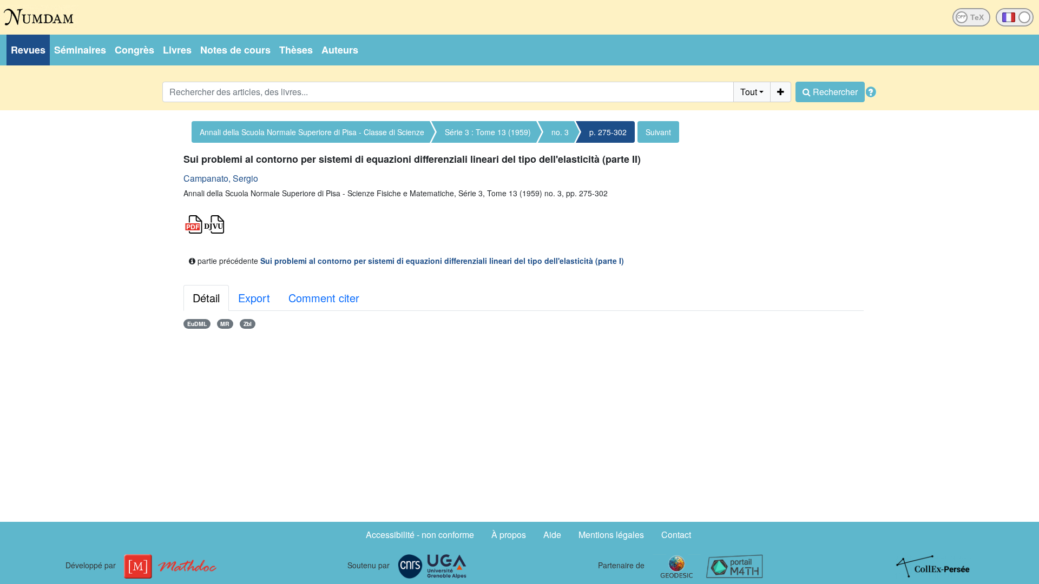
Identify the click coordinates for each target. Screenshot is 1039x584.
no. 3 (560, 132)
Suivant (658, 132)
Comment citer (323, 298)
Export (254, 298)
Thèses (296, 50)
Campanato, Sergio (220, 178)
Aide (552, 534)
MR (224, 324)
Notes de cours (235, 50)
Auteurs (339, 50)
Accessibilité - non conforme (420, 534)
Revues (28, 50)
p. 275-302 (608, 132)
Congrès (134, 50)
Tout (748, 91)
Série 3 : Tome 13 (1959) (488, 132)
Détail (206, 298)
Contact (676, 534)
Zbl (248, 324)
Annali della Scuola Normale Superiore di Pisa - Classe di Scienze (312, 132)
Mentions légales (611, 534)
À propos (508, 534)
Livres (177, 50)
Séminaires (80, 50)
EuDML (197, 324)
